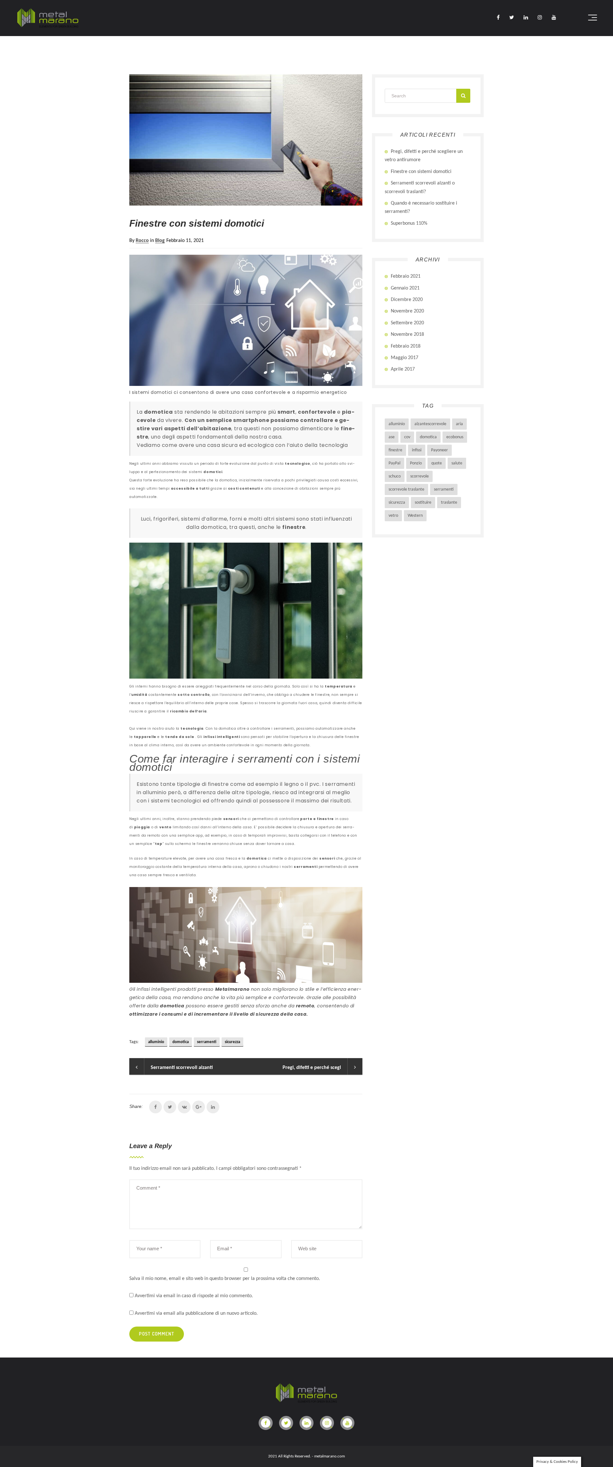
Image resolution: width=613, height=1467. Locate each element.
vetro (393, 515)
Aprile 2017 (403, 369)
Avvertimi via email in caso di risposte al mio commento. (194, 1295)
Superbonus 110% (409, 223)
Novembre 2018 (407, 334)
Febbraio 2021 (405, 276)
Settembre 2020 (407, 323)
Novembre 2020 (407, 311)
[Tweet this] (169, 1107)
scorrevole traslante (406, 489)
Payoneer (439, 450)
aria (459, 424)
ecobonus (454, 437)
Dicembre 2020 (407, 299)
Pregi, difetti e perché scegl (312, 1067)
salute (456, 463)
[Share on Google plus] (198, 1107)
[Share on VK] (184, 1107)
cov (407, 437)
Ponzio (416, 463)
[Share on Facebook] (155, 1107)
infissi (416, 450)
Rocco (142, 240)
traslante (449, 502)
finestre (395, 450)
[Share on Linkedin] (213, 1107)
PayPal (394, 463)
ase (392, 437)
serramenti (206, 1042)
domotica (180, 1042)
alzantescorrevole (430, 424)
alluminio (156, 1042)
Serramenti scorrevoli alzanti (182, 1067)
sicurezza (232, 1042)
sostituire (423, 502)
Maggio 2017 (404, 357)
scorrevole (419, 476)
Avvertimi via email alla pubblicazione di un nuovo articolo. (196, 1313)
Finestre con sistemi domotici (421, 171)
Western (415, 515)
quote (436, 463)
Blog (160, 240)
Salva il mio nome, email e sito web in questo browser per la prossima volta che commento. (224, 1278)
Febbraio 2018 (405, 346)
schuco (395, 476)
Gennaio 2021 (405, 288)
